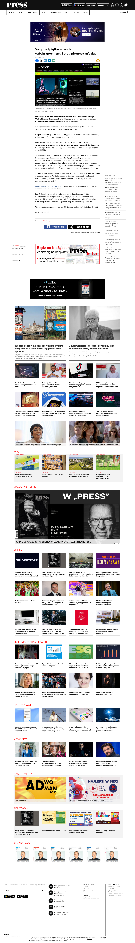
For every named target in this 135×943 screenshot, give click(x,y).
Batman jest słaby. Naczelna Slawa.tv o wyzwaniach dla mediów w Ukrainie (26, 763)
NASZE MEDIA (32, 12)
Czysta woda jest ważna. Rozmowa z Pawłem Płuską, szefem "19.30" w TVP (79, 763)
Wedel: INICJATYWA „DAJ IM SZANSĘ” (52, 475)
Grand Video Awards (115, 896)
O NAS (85, 12)
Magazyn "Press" (114, 886)
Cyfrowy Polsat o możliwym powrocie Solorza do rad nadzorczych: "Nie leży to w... (53, 631)
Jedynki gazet (24, 843)
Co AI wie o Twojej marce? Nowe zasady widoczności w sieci (25, 385)
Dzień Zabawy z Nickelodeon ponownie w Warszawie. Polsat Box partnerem (108, 574)
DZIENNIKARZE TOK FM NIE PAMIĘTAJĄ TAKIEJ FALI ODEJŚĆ (48, 541)
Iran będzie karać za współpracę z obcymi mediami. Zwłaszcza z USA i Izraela (81, 574)
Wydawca (86, 888)
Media (18, 550)
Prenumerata (88, 892)
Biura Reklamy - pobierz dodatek (105, 831)
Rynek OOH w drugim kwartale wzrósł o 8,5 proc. (53, 665)
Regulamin (87, 897)
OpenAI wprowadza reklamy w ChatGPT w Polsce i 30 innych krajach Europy (26, 729)
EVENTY (21, 12)
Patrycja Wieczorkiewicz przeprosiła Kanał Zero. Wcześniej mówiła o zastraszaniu (51, 386)
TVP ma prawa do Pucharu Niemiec (25, 602)
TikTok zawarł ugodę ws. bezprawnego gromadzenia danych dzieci (80, 385)
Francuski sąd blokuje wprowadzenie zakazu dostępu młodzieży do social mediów (112, 232)
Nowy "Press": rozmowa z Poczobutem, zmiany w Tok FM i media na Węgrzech (54, 574)
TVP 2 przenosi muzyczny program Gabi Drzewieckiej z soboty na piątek (107, 413)
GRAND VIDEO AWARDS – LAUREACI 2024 (87, 800)
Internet (40, 221)
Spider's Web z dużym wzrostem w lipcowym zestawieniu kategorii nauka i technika (112, 190)
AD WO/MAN (21, 800)
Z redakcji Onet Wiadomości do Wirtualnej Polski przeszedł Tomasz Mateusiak (113, 250)
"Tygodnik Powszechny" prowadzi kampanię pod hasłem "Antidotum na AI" (79, 631)
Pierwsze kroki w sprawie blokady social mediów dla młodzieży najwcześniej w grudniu (113, 206)
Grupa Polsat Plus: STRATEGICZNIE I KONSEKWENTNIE (103, 476)
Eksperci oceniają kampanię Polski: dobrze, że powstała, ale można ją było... (54, 694)
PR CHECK (75, 12)
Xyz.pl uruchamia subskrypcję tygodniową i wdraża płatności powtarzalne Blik (113, 259)
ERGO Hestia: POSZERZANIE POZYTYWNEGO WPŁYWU (79, 475)
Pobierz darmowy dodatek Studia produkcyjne (79, 831)
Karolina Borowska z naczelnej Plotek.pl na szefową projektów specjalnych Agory (111, 223)
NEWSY (11, 12)
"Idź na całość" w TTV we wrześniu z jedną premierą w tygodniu (80, 603)
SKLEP (44, 12)
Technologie (23, 705)
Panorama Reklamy (115, 894)
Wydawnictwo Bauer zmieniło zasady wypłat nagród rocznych (107, 631)
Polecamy (21, 808)
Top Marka (112, 892)
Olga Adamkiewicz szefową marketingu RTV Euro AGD (79, 693)
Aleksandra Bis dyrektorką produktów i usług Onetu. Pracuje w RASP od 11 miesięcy (113, 215)
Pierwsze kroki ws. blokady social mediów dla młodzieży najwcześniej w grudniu (53, 729)
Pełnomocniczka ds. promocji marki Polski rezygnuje (38, 444)
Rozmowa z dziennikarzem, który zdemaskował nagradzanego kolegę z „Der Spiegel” (107, 764)
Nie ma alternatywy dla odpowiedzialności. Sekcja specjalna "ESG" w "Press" (79, 666)
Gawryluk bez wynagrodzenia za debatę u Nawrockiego (94, 444)
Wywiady (20, 739)
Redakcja (86, 886)
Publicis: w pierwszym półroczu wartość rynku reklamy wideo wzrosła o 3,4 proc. (108, 666)
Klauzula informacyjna (91, 899)
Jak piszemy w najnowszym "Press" (49, 186)
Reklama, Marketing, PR (30, 642)
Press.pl (111, 888)
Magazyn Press (25, 487)
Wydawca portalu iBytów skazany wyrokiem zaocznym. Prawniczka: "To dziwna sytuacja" (113, 241)
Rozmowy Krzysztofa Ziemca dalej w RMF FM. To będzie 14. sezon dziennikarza (53, 603)
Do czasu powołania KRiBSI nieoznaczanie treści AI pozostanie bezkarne (106, 729)
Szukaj (123, 12)
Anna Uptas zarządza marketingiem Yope (104, 693)
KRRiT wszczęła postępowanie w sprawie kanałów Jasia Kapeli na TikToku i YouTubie (107, 385)
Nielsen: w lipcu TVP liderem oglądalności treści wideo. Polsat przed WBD (25, 631)
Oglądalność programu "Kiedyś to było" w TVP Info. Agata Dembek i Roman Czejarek (27, 413)
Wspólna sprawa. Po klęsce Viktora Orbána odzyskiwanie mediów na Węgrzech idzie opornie (113, 181)
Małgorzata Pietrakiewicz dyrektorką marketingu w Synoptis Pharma (25, 694)
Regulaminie (64, 940)
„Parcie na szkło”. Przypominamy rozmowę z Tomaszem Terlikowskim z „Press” (52, 764)
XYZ (44, 221)
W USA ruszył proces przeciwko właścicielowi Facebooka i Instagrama (112, 198)
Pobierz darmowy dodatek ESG (54, 831)
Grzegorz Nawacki (51, 221)
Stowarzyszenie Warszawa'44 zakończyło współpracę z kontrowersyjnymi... (26, 666)
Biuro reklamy (88, 890)
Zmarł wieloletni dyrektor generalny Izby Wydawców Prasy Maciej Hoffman (92, 347)
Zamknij (103, 937)
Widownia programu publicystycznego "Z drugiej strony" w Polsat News (80, 413)
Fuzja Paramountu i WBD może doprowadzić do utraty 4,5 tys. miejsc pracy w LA (53, 413)
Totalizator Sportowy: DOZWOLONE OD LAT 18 (23, 475)
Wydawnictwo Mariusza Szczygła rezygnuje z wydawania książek (105, 603)
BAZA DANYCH (55, 12)
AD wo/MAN (112, 890)
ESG (66, 12)
